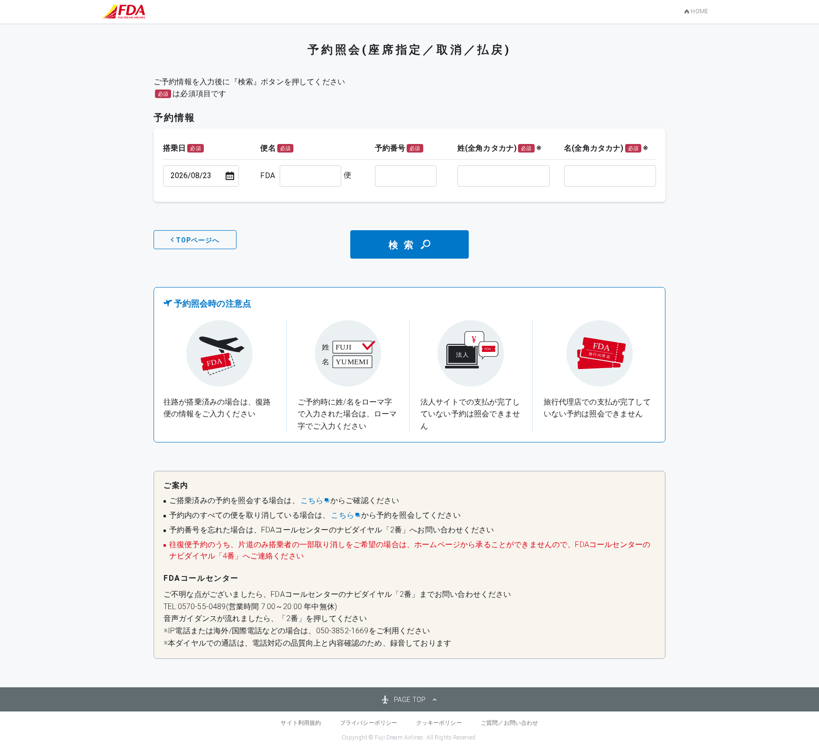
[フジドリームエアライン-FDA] (123, 12)
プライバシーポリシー (369, 723)
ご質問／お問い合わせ (509, 723)
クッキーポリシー (439, 723)
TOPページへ (197, 240)
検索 (404, 245)
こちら (311, 500)
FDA (267, 175)
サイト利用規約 (301, 723)
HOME (699, 11)
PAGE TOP (410, 699)
